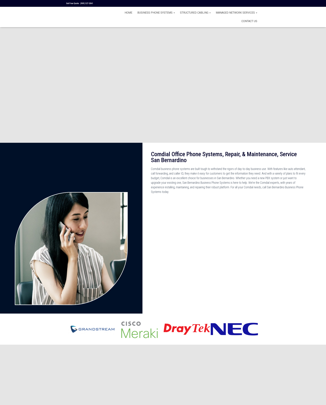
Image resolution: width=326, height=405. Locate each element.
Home (128, 12)
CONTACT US (249, 21)
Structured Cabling (194, 12)
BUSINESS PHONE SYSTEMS (155, 12)
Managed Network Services (236, 12)
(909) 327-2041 (86, 3)
